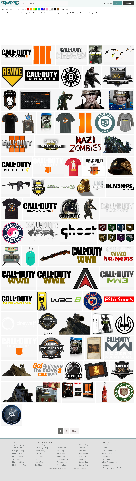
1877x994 (102, 243)
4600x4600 (64, 243)
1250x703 (107, 310)
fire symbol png (18, 451)
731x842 (120, 132)
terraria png (17, 448)
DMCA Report (106, 453)
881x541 (78, 110)
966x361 (4, 195)
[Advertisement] (59, 29)
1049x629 (80, 195)
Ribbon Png (39, 456)
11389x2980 (6, 310)
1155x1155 (68, 175)
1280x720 (5, 175)
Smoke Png (61, 453)
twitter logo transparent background (83, 13)
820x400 (4, 63)
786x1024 (89, 358)
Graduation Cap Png (64, 459)
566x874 (23, 132)
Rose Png (38, 453)
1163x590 (72, 154)
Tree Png (60, 451)
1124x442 (39, 154)
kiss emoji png (17, 456)
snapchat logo (34, 13)
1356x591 (43, 265)
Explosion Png (62, 462)
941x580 (4, 402)
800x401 (36, 175)
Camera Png (61, 448)
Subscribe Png (40, 445)
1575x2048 (41, 132)
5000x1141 (110, 195)
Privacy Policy (106, 456)
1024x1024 (5, 132)
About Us (104, 445)
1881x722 (5, 288)
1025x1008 (5, 87)
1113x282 (50, 195)
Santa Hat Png (40, 451)
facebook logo (12, 13)
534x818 (4, 110)
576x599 (95, 334)
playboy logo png (19, 465)
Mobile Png (39, 462)
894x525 (105, 154)
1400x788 (112, 110)
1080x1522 (92, 63)
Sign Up (128, 3)
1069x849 (62, 334)
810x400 (107, 265)
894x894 (62, 219)
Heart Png (38, 465)
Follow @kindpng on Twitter (111, 468)
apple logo (65, 13)
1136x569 (5, 358)
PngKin (37, 459)
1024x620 (29, 243)
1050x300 (104, 219)
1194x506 (5, 379)
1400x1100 (76, 288)
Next (74, 431)
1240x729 (66, 402)
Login (118, 3)
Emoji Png (83, 456)
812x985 (86, 87)
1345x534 (60, 63)
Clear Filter (64, 9)
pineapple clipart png (20, 462)
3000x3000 (98, 132)
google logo (45, 13)
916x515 (4, 154)
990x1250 (80, 132)
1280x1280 (37, 63)
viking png (16, 459)
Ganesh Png (83, 462)
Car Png (82, 448)
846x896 (118, 334)
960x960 (58, 132)
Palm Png (60, 445)
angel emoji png (18, 445)
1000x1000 (106, 87)
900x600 (86, 175)
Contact (104, 448)
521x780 (85, 219)
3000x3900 (69, 358)
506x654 (34, 195)
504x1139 (26, 265)
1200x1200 (100, 402)
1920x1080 (64, 87)
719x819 (41, 334)
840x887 (57, 110)
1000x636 (23, 110)
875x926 (4, 219)
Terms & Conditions (108, 451)
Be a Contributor (105, 3)
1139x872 (88, 379)
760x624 (39, 402)
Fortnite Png (61, 465)
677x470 (110, 175)
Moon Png (61, 456)
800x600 (28, 87)
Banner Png (83, 465)
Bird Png (82, 451)
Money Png (83, 445)
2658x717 (27, 219)
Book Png (83, 459)
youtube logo (24, 13)
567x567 (67, 379)
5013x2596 (54, 310)
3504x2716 (114, 379)
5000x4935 (5, 424)
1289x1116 (42, 358)
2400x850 (104, 288)
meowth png (17, 453)
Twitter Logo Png (41, 448)
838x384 (36, 379)
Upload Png (105, 459)
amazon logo (55, 13)
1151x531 (108, 63)
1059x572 (75, 265)
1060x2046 (37, 310)
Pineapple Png (84, 453)
